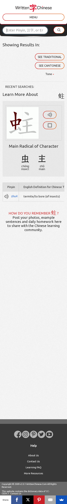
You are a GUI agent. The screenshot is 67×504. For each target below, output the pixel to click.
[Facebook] (16, 499)
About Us (33, 455)
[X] (28, 499)
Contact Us (33, 461)
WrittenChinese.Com (36, 484)
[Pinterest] (39, 499)
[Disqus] (33, 288)
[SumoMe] (61, 499)
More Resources (33, 473)
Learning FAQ (33, 467)
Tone (49, 74)
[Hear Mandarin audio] (50, 115)
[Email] (50, 499)
